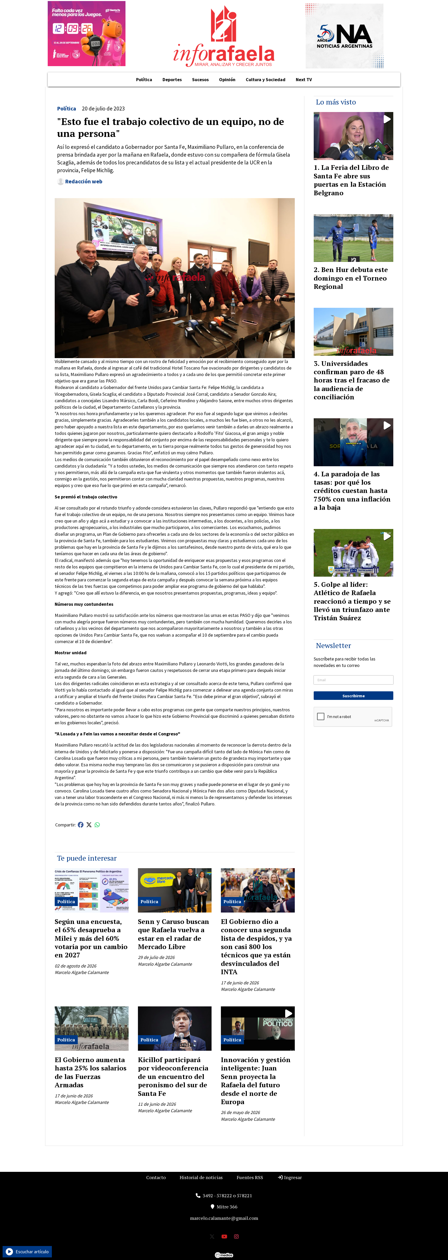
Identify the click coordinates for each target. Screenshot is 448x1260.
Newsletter (333, 645)
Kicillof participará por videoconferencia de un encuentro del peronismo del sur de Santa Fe (173, 1076)
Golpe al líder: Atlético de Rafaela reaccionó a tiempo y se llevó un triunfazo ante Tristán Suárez (352, 601)
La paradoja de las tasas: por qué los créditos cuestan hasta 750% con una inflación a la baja (352, 490)
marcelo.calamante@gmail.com (224, 1218)
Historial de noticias (201, 1177)
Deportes (172, 79)
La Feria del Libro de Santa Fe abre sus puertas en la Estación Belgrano (351, 180)
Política (144, 79)
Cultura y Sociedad (265, 79)
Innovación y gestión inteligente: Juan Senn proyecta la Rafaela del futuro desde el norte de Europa (256, 1080)
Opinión (227, 79)
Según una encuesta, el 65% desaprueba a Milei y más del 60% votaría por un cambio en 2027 (91, 938)
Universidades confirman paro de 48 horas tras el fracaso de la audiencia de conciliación (352, 380)
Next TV (304, 79)
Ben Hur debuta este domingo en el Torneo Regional (351, 278)
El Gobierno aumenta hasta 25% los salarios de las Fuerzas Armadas (91, 1072)
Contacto (156, 1177)
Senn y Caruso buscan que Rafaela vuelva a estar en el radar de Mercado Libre (173, 934)
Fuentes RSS (250, 1177)
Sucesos (200, 79)
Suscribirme (353, 695)
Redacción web (83, 181)
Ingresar (292, 1177)
